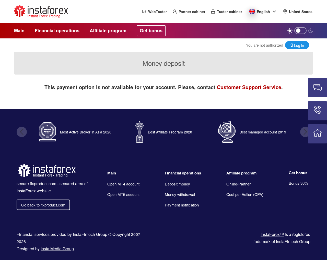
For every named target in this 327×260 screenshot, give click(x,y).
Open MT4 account (123, 183)
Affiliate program (241, 173)
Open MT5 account (123, 194)
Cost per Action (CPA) (244, 194)
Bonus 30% (298, 183)
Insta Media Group (57, 249)
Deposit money (177, 183)
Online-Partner (238, 183)
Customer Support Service (249, 87)
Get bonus (298, 172)
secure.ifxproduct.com (36, 183)
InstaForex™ (272, 234)
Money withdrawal (180, 194)
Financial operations (183, 173)
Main (111, 173)
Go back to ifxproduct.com (43, 204)
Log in (299, 45)
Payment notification (182, 204)
